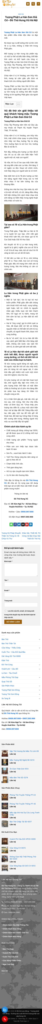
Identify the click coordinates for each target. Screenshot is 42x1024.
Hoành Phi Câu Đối (10, 953)
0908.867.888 (14, 718)
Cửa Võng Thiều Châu (12, 960)
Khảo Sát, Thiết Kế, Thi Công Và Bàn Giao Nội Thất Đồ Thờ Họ (31, 536)
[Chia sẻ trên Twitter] (19, 524)
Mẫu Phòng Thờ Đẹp (10, 677)
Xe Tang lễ (6, 698)
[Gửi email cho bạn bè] (23, 524)
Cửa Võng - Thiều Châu (11, 648)
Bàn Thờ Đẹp (8, 949)
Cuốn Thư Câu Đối (10, 957)
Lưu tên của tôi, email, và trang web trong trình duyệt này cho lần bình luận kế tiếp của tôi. (19, 614)
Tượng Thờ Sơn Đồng (10, 694)
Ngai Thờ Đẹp (8, 964)
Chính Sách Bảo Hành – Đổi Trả (15, 933)
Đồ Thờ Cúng (7, 664)
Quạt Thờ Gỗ (7, 681)
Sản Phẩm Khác (8, 686)
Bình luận (8, 561)
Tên (6, 580)
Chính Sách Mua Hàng (12, 936)
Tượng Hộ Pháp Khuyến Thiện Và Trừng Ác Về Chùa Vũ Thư (11, 536)
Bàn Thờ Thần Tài (9, 643)
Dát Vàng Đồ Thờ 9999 (11, 656)
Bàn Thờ (5, 639)
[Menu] (38, 4)
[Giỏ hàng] (28, 4)
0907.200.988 (29, 718)
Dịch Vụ (21, 14)
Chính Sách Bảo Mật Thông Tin (16, 925)
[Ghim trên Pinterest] (27, 524)
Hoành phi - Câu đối (10, 669)
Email (7, 590)
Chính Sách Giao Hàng (12, 929)
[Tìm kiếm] (33, 4)
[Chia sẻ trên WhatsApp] (11, 524)
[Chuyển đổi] (39, 639)
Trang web (8, 601)
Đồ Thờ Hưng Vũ (11, 713)
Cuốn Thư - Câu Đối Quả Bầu (13, 652)
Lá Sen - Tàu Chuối (9, 673)
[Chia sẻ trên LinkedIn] (31, 524)
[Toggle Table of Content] (17, 104)
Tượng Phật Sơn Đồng (11, 690)
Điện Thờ (5, 660)
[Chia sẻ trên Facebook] (15, 524)
